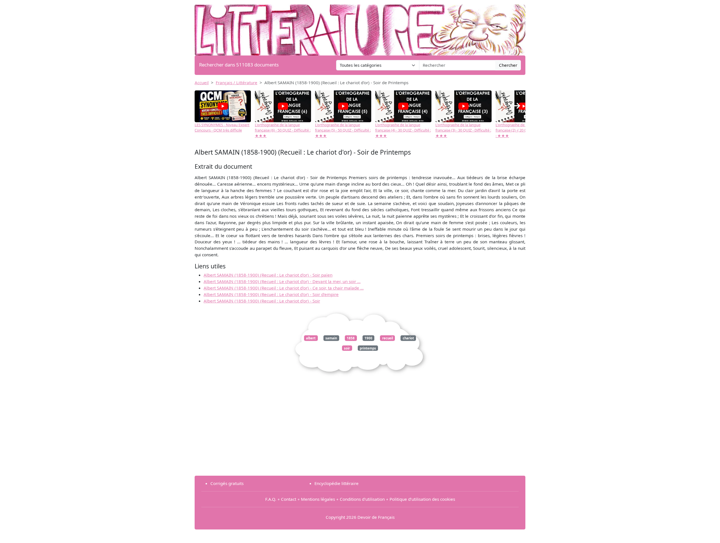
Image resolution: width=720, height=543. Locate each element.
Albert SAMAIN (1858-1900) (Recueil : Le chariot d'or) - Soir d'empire (271, 294)
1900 (368, 338)
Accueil (202, 82)
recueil (387, 338)
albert (311, 338)
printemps (368, 348)
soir (347, 348)
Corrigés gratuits (227, 483)
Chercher (508, 65)
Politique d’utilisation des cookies (422, 499)
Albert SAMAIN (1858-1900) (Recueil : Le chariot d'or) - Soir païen (268, 275)
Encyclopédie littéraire (336, 483)
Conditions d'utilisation (362, 499)
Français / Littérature (236, 82)
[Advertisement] (360, 431)
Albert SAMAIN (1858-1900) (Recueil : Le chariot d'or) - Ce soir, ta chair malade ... (284, 288)
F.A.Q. (270, 499)
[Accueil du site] (360, 27)
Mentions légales (318, 499)
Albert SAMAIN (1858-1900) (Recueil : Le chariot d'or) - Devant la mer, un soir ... (282, 281)
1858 (351, 338)
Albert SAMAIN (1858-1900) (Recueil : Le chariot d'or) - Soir (262, 301)
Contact (288, 499)
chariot (408, 338)
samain (331, 338)
